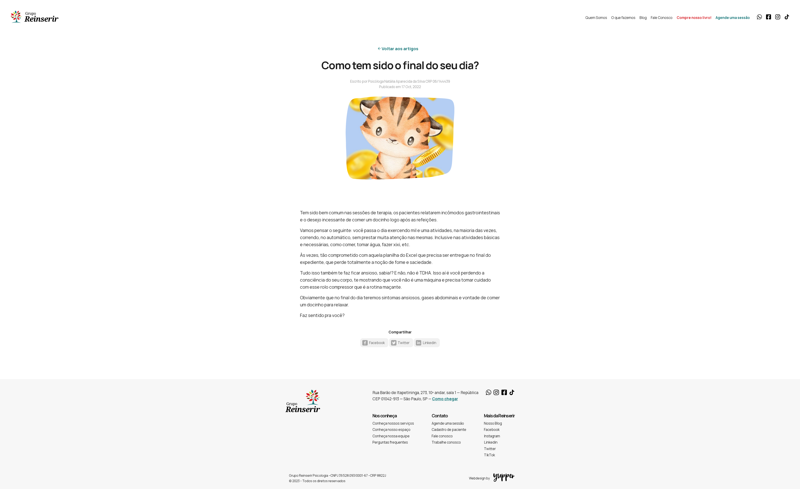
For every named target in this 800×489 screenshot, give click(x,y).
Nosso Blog (493, 423)
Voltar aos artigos (400, 48)
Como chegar (445, 399)
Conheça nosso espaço (391, 429)
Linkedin (429, 342)
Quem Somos (596, 17)
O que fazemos (623, 17)
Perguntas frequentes (390, 442)
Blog (643, 17)
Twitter (404, 342)
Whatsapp (759, 16)
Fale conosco (442, 436)
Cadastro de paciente (449, 429)
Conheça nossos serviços (393, 423)
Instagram (777, 16)
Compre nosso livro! (694, 17)
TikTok (786, 16)
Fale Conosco (661, 17)
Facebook (768, 16)
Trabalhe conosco (446, 442)
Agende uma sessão (733, 17)
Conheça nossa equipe (391, 436)
